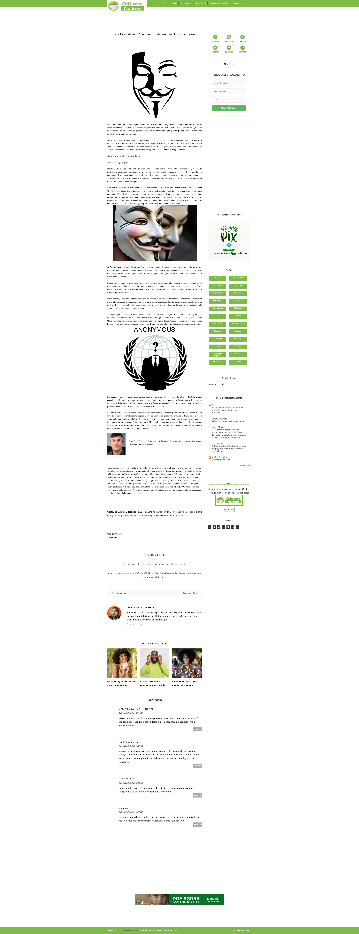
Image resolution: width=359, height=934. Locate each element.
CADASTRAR (229, 108)
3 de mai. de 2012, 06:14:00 (130, 713)
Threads (242, 41)
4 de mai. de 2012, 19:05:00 (130, 812)
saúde (237, 354)
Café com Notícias (144, 573)
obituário (237, 339)
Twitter (159, 512)
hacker (175, 573)
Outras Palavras (219, 418)
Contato (236, 3)
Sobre (174, 3)
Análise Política (219, 457)
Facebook (129, 564)
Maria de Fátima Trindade (136, 708)
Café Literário (217, 293)
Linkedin (147, 564)
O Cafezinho (218, 443)
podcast (217, 346)
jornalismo (217, 339)
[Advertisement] (179, 19)
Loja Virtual (201, 3)
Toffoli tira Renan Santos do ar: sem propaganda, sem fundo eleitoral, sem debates (229, 448)
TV (218, 316)
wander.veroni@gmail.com (120, 471)
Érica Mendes (127, 778)
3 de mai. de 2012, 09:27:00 (130, 746)
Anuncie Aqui (186, 3)
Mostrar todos (244, 466)
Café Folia (238, 285)
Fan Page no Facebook (183, 512)
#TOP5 (217, 278)
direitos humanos (238, 323)
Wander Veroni (114, 534)
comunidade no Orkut (173, 515)
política (238, 346)
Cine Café (238, 308)
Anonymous (128, 573)
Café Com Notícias (131, 930)
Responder (197, 729)
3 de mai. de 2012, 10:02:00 (130, 783)
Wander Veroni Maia (140, 607)
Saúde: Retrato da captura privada (228, 421)
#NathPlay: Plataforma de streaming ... (122, 683)
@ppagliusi (149, 444)
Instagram (229, 41)
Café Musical (238, 293)
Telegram (229, 52)
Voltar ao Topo (241, 931)
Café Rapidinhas (217, 301)
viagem (238, 361)
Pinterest (181, 564)
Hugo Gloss (217, 427)
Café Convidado (163, 573)
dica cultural (218, 323)
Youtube (242, 52)
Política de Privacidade (219, 3)
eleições (217, 331)
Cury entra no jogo (221, 459)
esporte (238, 331)
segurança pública (152, 577)
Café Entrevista (217, 285)
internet (196, 573)
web (164, 577)
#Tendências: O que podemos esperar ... (184, 683)
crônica (238, 316)
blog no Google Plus (119, 515)
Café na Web (217, 308)
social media (218, 361)
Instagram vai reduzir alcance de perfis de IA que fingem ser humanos (227, 410)
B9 (213, 405)
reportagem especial (217, 355)
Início (165, 3)
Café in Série (238, 301)
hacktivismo (185, 573)
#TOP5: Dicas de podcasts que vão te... (154, 683)
